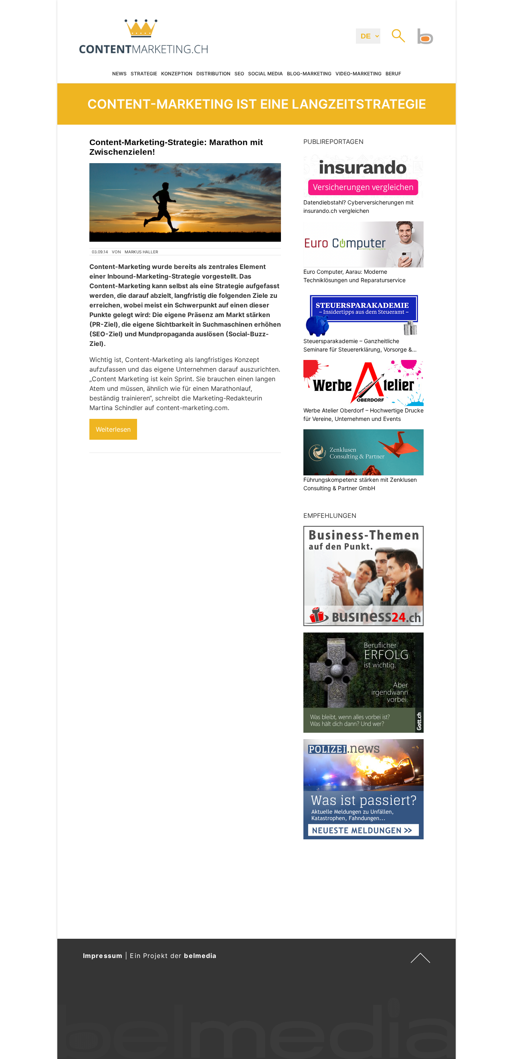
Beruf (393, 74)
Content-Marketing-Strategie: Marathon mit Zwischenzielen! (176, 146)
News (119, 74)
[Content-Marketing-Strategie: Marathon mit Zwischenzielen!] (185, 202)
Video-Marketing (358, 74)
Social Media (265, 74)
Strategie (144, 74)
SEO (239, 74)
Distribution (213, 74)
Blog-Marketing (309, 74)
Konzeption (176, 74)
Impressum (103, 956)
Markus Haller (141, 251)
